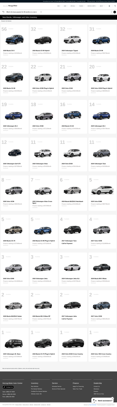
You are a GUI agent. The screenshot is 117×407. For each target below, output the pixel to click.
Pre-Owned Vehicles (36, 389)
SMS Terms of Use (99, 394)
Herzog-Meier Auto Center (8, 404)
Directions (96, 389)
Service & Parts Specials (58, 389)
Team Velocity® (92, 404)
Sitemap (31, 404)
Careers (96, 391)
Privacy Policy (18, 404)
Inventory (34, 383)
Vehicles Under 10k (36, 394)
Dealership (98, 383)
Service (55, 383)
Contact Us (9, 387)
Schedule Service (56, 386)
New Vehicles (34, 386)
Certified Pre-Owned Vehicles (39, 391)
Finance (76, 383)
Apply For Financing (78, 386)
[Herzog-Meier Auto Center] (10, 6)
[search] (115, 6)
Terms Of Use (26, 404)
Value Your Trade (77, 389)
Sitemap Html (37, 404)
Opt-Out (48, 404)
